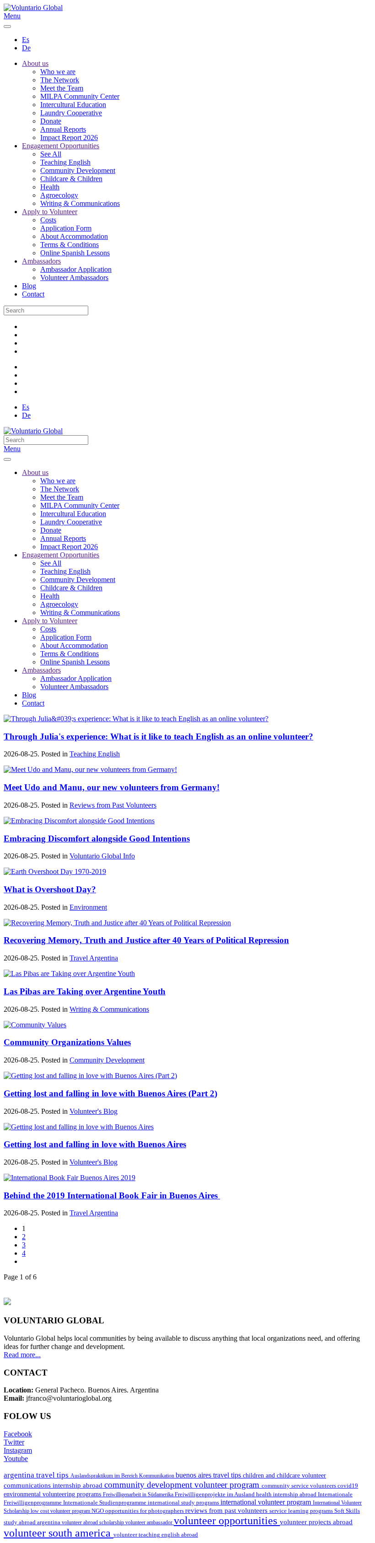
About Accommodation (74, 236)
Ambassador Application (76, 269)
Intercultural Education (73, 104)
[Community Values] (35, 1025)
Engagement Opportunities (60, 146)
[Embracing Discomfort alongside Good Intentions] (79, 821)
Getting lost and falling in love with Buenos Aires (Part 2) (110, 1093)
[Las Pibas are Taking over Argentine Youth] (69, 973)
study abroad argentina (33, 1522)
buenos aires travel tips (209, 1475)
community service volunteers (300, 1485)
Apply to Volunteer (49, 212)
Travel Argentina (94, 958)
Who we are (57, 72)
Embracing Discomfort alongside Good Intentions (97, 838)
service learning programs (301, 1510)
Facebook (18, 1434)
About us (35, 63)
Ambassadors (41, 261)
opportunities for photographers (145, 1511)
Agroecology (59, 195)
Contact (33, 294)
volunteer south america (58, 1533)
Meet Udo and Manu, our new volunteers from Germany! (112, 787)
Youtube (16, 1458)
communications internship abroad (54, 1485)
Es (25, 39)
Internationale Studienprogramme (105, 1503)
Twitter (14, 1442)
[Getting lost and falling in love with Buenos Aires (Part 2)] (90, 1075)
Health (49, 187)
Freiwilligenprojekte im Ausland (215, 1494)
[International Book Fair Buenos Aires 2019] (69, 1178)
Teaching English (65, 162)
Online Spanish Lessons (75, 253)
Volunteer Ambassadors (74, 277)
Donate (50, 121)
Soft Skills (347, 1511)
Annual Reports (63, 129)
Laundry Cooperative (71, 113)
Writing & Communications (80, 203)
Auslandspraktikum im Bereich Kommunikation (123, 1476)
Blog (29, 286)
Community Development (77, 170)
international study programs (184, 1502)
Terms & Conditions (69, 244)
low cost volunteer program (61, 1511)
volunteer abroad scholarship (93, 1522)
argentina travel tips (37, 1474)
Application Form (65, 228)
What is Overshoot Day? (50, 889)
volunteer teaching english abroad (155, 1535)
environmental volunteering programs (53, 1494)
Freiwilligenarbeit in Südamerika (139, 1494)
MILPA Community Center (79, 96)
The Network (59, 80)
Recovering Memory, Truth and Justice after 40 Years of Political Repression (146, 940)
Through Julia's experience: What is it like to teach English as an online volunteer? (158, 736)
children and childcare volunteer (284, 1475)
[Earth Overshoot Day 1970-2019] (55, 871)
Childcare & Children (71, 179)
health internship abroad (287, 1494)
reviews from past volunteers (227, 1510)
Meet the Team (61, 88)
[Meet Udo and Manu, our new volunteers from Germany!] (90, 769)
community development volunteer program (183, 1484)
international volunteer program (266, 1502)
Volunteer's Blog (94, 1111)
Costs (48, 220)
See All (50, 154)
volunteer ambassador (149, 1522)
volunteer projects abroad (316, 1522)
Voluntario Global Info (102, 856)
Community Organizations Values (67, 1042)
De (26, 48)
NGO (98, 1510)
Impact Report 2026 (69, 137)
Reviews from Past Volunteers (113, 805)
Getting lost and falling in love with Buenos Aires (95, 1144)
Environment (88, 907)
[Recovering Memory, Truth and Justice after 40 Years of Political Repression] (117, 923)
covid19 (348, 1486)
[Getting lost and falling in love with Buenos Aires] (79, 1127)
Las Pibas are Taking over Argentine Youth (85, 991)
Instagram (18, 1450)
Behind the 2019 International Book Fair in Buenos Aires (112, 1195)
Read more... (22, 1355)
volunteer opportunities (227, 1521)
